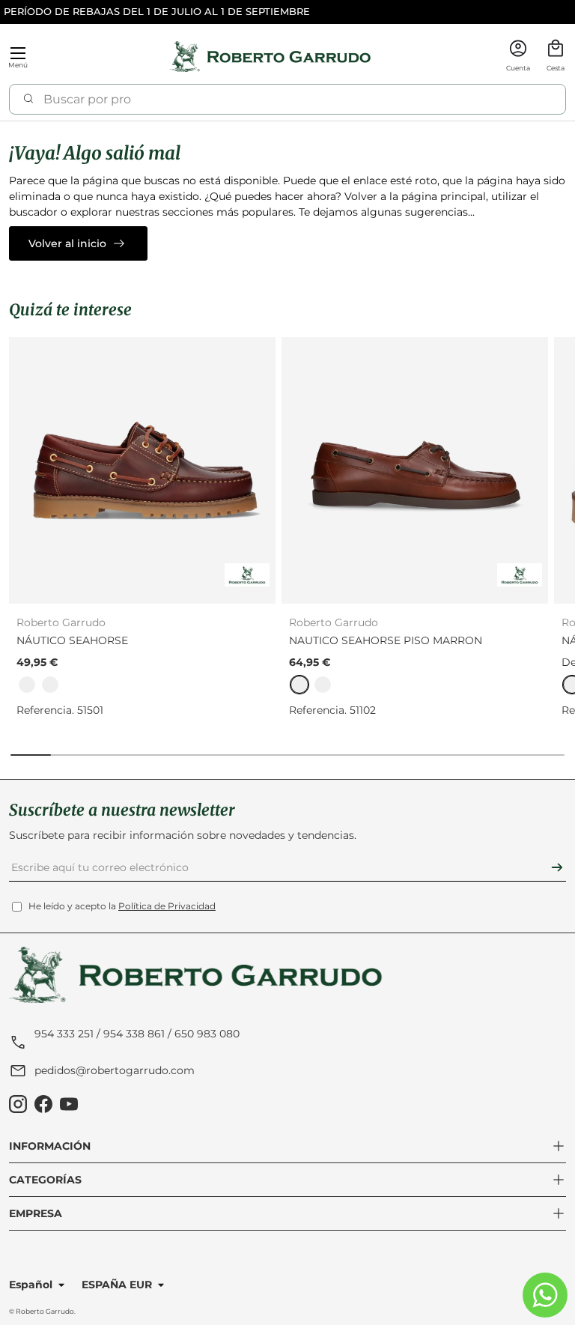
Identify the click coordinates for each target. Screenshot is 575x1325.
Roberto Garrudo (45, 1311)
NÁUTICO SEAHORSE (72, 640)
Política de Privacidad (167, 906)
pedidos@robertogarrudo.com (114, 1070)
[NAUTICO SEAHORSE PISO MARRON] (415, 470)
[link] (27, 685)
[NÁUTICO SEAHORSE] (142, 470)
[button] (556, 57)
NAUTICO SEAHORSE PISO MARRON (385, 640)
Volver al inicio (67, 243)
